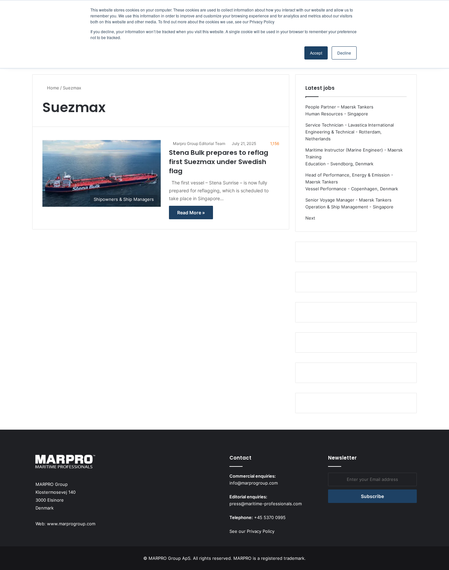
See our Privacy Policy (251, 531)
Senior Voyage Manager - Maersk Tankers (348, 199)
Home (52, 87)
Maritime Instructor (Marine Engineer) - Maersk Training (354, 153)
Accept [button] (316, 53)
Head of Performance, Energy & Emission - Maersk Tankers (349, 178)
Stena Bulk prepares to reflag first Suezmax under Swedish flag (218, 162)
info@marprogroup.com (253, 483)
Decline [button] (344, 53)
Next (310, 218)
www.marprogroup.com (71, 523)
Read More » (191, 212)
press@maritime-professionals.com (265, 503)
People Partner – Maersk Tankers (339, 106)
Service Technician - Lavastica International (349, 125)
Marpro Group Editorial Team (199, 143)
